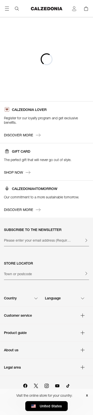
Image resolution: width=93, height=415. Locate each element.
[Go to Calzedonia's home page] (46, 9)
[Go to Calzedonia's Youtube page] (57, 385)
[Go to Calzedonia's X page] (36, 385)
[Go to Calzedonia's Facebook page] (25, 385)
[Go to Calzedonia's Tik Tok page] (68, 385)
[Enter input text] (86, 240)
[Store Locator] (86, 273)
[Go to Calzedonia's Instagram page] (46, 385)
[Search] (17, 9)
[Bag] (86, 9)
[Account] (74, 9)
